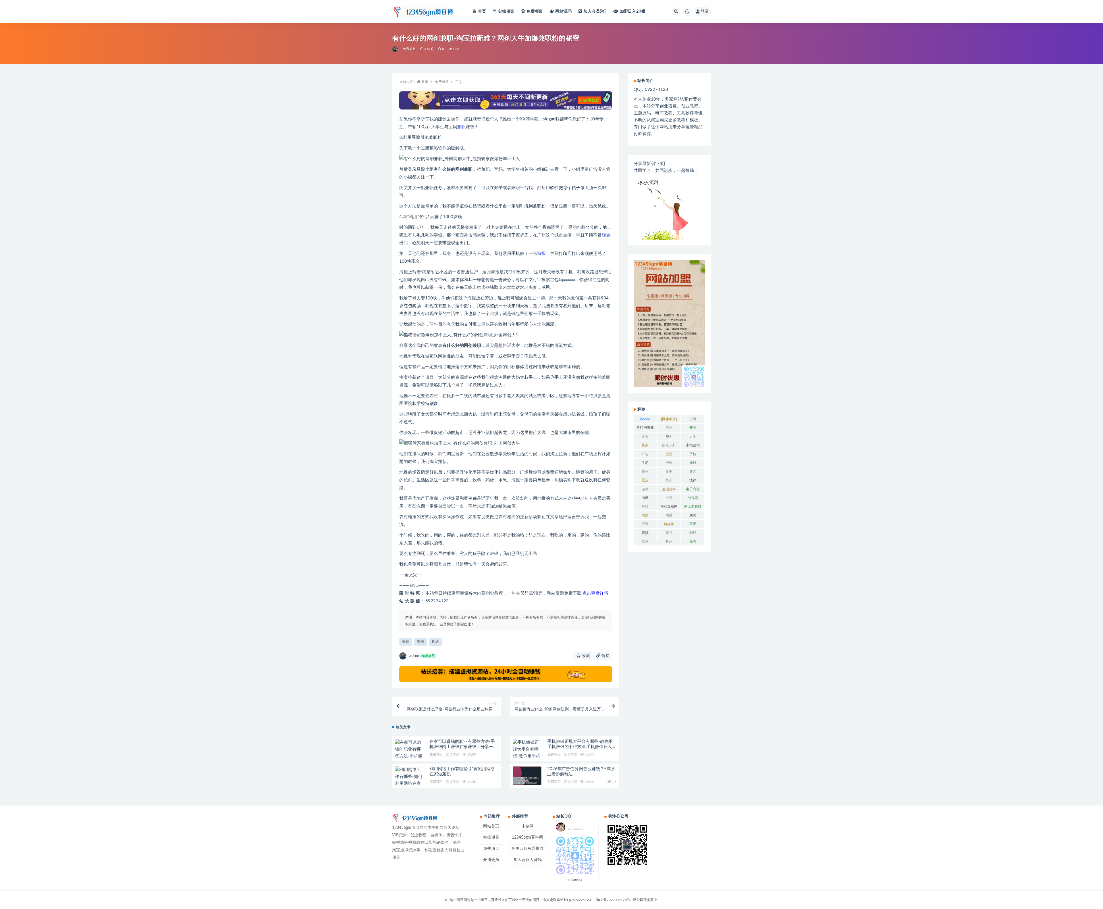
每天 (669, 480)
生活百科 (669, 489)
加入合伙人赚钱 (528, 860)
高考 (692, 541)
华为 (669, 436)
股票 (645, 524)
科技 (645, 506)
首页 (482, 11)
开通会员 (491, 860)
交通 (669, 427)
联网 (692, 515)
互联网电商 (645, 427)
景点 (645, 480)
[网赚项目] (669, 419)
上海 (692, 419)
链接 (605, 656)
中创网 (528, 826)
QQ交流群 (648, 182)
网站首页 (491, 826)
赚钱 (692, 533)
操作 (645, 471)
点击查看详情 (595, 593)
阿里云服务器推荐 (528, 849)
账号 (669, 533)
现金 (606, 235)
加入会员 (594, 11)
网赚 (669, 515)
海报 (541, 253)
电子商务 (693, 489)
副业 (645, 436)
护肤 (669, 462)
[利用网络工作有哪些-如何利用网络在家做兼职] (409, 780)
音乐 (669, 541)
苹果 (692, 524)
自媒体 (669, 524)
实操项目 (506, 11)
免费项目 (535, 11)
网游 (645, 515)
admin (422, 656)
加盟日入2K (632, 11)
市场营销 (693, 445)
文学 (669, 471)
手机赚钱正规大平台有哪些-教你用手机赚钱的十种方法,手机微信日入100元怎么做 (580, 746)
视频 (645, 533)
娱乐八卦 (669, 445)
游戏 (645, 489)
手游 (645, 462)
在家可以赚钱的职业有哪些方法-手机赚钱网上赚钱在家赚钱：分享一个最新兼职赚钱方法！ (463, 746)
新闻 (692, 471)
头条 (645, 445)
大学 (692, 436)
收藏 (585, 656)
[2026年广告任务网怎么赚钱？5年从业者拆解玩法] (527, 780)
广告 (645, 454)
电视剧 (693, 497)
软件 (645, 541)
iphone (645, 419)
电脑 (645, 497)
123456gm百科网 (527, 837)
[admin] (395, 49)
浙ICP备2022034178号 (612, 900)
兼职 (461, 127)
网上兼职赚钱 (692, 507)
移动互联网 (669, 506)
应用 (669, 454)
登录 (705, 11)
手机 (692, 454)
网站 (563, 11)
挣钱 (692, 462)
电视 (669, 497)
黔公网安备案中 (645, 900)
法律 (692, 480)
